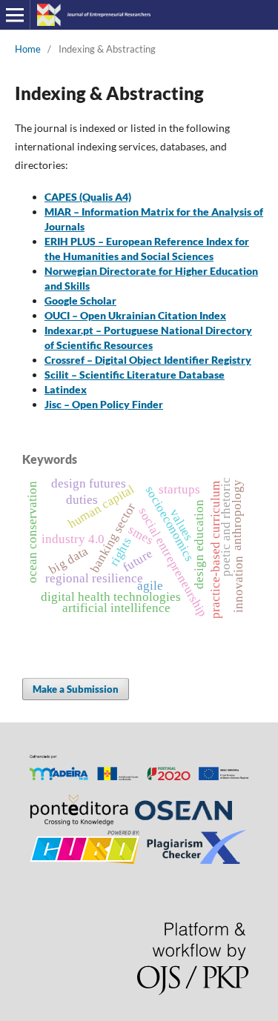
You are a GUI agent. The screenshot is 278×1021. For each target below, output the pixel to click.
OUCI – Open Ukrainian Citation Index (135, 315)
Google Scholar (80, 300)
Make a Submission (76, 689)
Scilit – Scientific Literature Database (134, 374)
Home (28, 49)
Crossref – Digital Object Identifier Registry (147, 359)
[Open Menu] (15, 15)
